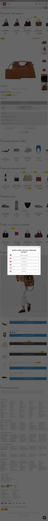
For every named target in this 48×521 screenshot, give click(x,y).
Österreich (24, 258)
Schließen (39, 247)
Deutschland (24, 255)
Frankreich (24, 264)
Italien (24, 268)
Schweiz (24, 261)
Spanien (24, 271)
